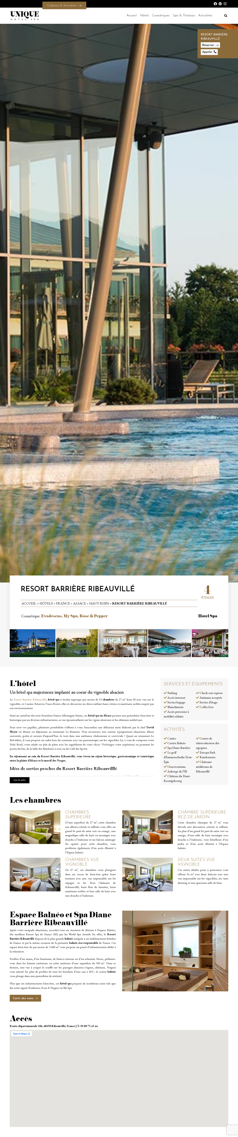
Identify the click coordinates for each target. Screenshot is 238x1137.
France (63, 603)
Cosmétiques (161, 15)
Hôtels (144, 15)
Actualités (205, 15)
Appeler (207, 52)
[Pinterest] (220, 3)
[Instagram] (225, 3)
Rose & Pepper (93, 616)
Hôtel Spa (207, 616)
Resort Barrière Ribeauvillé (30, 699)
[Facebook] (215, 3)
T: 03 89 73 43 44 (87, 1026)
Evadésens (51, 616)
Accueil (132, 15)
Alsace (79, 603)
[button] (225, 15)
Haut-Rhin (99, 603)
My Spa (70, 616)
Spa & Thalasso (184, 15)
